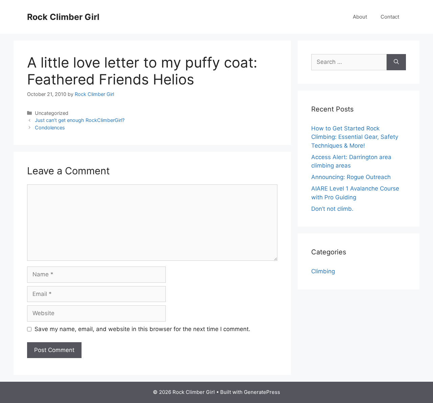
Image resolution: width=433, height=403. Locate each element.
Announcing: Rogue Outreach (351, 177)
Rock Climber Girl (63, 17)
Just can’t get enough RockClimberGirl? (79, 120)
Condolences (50, 127)
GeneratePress (262, 392)
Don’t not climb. (332, 208)
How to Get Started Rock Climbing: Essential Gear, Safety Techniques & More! (354, 137)
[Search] (396, 62)
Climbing (323, 271)
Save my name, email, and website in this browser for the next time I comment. (142, 329)
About (360, 17)
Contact (390, 17)
